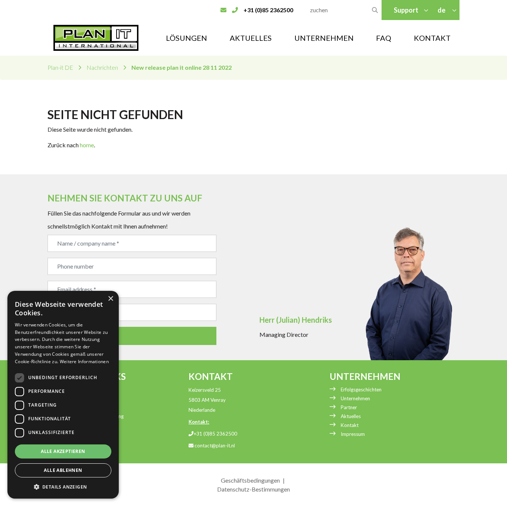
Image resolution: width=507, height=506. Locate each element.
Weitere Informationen (84, 361)
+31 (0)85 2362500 (215, 434)
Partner (349, 407)
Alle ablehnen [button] (63, 470)
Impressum (353, 434)
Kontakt (432, 37)
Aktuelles (251, 37)
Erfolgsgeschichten (361, 389)
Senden (69, 335)
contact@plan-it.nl (214, 445)
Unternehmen (355, 398)
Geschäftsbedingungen (250, 480)
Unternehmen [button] (324, 37)
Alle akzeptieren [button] (63, 451)
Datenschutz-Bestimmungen (253, 489)
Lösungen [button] (186, 37)
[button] (63, 486)
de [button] (442, 10)
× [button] (110, 299)
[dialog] (63, 395)
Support (406, 10)
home (87, 144)
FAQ (383, 37)
